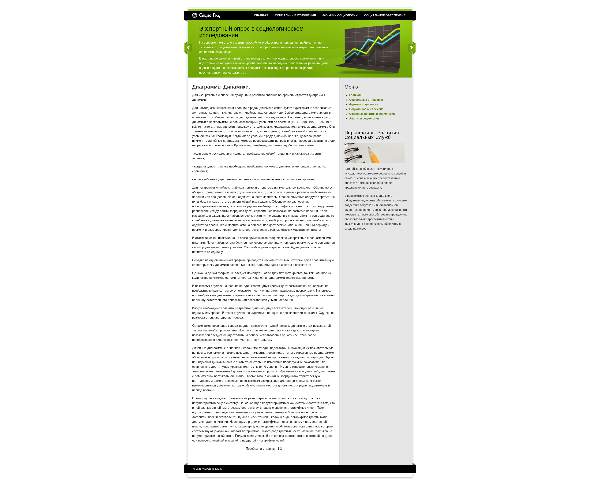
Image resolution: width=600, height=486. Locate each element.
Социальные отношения (366, 99)
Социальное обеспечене (366, 109)
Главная (355, 95)
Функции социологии (363, 104)
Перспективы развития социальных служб (372, 135)
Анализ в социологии (364, 118)
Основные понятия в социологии (372, 113)
